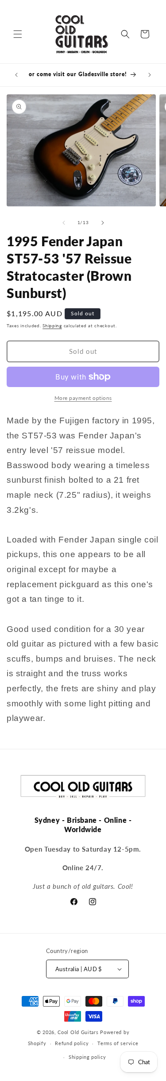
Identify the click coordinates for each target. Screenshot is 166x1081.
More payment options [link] (83, 398)
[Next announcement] (149, 75)
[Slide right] (102, 222)
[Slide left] (63, 222)
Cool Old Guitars (78, 1032)
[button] (17, 34)
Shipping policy (87, 1057)
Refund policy (72, 1043)
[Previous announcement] (16, 75)
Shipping (52, 325)
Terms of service (117, 1043)
